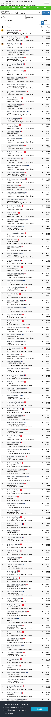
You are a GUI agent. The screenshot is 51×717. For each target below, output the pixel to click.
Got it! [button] (39, 709)
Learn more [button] (8, 713)
